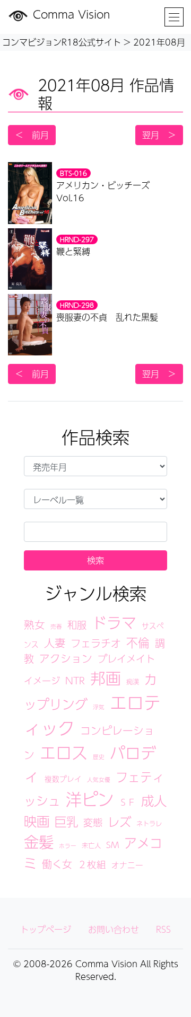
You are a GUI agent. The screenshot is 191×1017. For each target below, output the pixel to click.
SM (112, 844)
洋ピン (90, 799)
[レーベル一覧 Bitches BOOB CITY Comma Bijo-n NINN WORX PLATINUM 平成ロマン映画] (95, 499)
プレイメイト (126, 658)
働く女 (57, 864)
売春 (56, 626)
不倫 (138, 643)
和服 (76, 624)
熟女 (34, 624)
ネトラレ (149, 823)
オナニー (127, 865)
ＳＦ (127, 802)
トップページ (45, 929)
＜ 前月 (32, 134)
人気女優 (98, 779)
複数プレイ (63, 778)
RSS (163, 929)
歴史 (99, 756)
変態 (92, 822)
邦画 (105, 678)
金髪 (39, 841)
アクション (65, 658)
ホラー (67, 845)
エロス (64, 752)
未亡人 (91, 845)
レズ (119, 822)
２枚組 (91, 864)
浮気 (99, 706)
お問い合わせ (113, 929)
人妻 (54, 643)
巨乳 (66, 821)
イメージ (42, 681)
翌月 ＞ (159, 134)
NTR (75, 680)
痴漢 (132, 681)
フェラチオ (96, 643)
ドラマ (114, 622)
